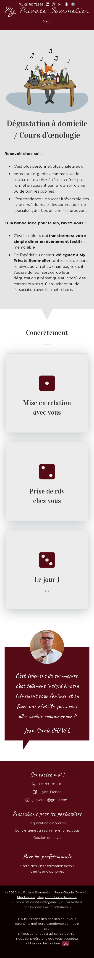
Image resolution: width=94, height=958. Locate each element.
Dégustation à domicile (47, 823)
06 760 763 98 (50, 784)
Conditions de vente (61, 897)
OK (65, 943)
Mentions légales (30, 897)
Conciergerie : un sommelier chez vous (47, 830)
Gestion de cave (47, 837)
